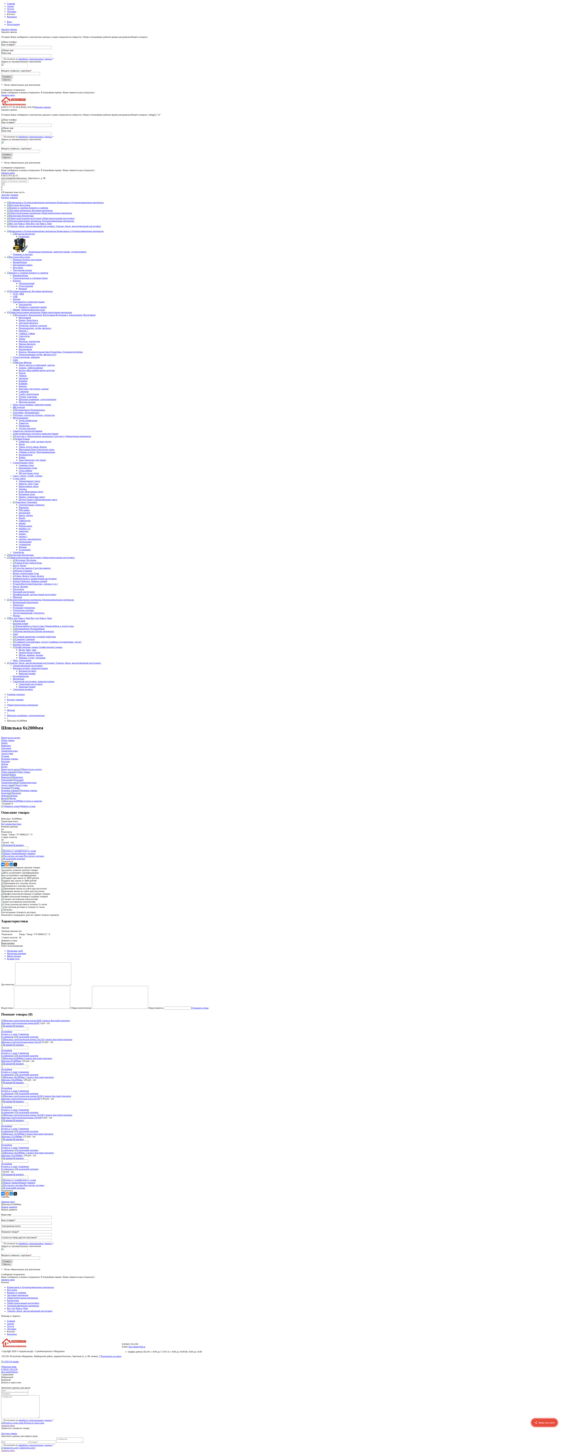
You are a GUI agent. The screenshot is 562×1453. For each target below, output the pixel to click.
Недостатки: (7, 1008)
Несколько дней (15, 951)
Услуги (10, 9)
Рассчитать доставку (34, 856)
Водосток (30, 234)
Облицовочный (26, 283)
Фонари (23, 547)
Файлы (4, 795)
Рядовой (23, 288)
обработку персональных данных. (35, 59)
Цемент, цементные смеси (32, 497)
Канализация (25, 349)
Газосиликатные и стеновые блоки (30, 278)
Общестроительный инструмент (58, 218)
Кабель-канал (25, 526)
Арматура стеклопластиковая (27, 431)
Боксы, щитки (26, 515)
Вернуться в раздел (10, 769)
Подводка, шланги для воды (33, 325)
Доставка (11, 11)
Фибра (22, 457)
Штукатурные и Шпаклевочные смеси (38, 499)
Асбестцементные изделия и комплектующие (35, 433)
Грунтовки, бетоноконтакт (26, 412)
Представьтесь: (156, 1008)
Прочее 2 (23, 331)
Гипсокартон (25, 304)
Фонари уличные (21, 644)
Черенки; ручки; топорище (32, 657)
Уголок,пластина (27, 428)
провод (22, 534)
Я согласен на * (29, 1420)
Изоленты (24, 507)
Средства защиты (42, 568)
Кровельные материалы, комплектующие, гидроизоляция (57, 251)
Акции (10, 6)
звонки (22, 523)
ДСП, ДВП (18, 294)
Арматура (24, 423)
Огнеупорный (26, 286)
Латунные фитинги (28, 323)
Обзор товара (7, 772)
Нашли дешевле (27, 853)
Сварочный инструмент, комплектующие (33, 681)
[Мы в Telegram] (544, 1436)
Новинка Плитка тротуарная (27, 259)
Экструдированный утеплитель (28, 613)
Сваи (15, 360)
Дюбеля (22, 375)
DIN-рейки (24, 510)
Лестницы (31, 560)
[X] (15, 864)
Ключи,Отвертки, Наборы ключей (30, 581)
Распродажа (28, 215)
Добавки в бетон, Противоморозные (37, 452)
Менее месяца (14, 956)
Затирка (23, 489)
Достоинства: (8, 984)
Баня (22, 621)
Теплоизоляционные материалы (58, 221)
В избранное (7, 1037)
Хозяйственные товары (50, 647)
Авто (15, 634)
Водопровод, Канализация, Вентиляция (75, 315)
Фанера (16, 299)
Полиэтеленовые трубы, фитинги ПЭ (37, 354)
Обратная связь (8, 1366)
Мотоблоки (18, 679)
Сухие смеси (19, 478)
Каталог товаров (9, 195)
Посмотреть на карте (111, 1356)
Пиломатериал (37, 410)
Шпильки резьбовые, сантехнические (37, 399)
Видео (4, 798)
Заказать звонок (9, 29)
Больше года (13, 958)
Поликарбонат (37, 628)
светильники (25, 541)
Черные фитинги (27, 344)
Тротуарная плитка (22, 270)
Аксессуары (7, 785)
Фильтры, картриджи (29, 341)
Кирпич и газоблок (38, 208)
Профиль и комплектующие (33, 307)
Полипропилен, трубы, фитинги (35, 328)
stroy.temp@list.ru (136, 1346)
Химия (26, 439)
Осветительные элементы (31, 505)
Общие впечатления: (81, 1008)
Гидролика (24, 236)
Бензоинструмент (27, 671)
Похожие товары (9, 790)
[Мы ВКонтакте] (544, 1447)
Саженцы (30, 639)
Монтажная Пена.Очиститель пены (36, 449)
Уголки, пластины (28, 396)
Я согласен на (29, 59)
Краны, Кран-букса (28, 320)
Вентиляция (25, 317)
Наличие (5, 793)
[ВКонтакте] (3, 864)
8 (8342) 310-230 (9, 1369)
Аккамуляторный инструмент (28, 665)
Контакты (12, 17)
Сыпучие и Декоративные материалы (72, 436)
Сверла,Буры (35, 563)
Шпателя (17, 597)
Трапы (22, 338)
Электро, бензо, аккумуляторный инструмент (78, 226)
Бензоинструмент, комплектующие (30, 668)
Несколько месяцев (16, 953)
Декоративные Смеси (29, 481)
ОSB (15, 296)
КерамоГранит (20, 262)
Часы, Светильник (22, 660)
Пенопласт (18, 605)
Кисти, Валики (20, 586)
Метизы (28, 362)
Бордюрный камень (22, 265)
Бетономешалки (21, 676)
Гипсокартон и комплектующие (29, 302)
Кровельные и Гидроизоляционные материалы (80, 202)
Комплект (6, 777)
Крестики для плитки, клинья (33, 389)
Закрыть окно (8, 95)
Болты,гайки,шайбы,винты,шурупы (37, 370)
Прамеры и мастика (23, 254)
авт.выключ (24, 512)
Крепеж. (23, 386)
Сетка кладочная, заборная (26, 357)
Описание (6, 780)
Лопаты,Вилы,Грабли (29, 652)
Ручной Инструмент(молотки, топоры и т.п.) (35, 584)
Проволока (24, 425)
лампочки (24, 531)
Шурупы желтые (27, 402)
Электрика (31, 502)
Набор (4, 774)
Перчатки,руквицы (22, 570)
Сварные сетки (26, 465)
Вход (9, 22)
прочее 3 (23, 536)
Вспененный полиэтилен (25, 602)
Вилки (22, 518)
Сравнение (23, 1034)
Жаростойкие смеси (29, 486)
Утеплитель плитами (23, 610)
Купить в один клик (34, 1423)
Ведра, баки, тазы (27, 650)
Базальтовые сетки (28, 468)
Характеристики (9, 782)
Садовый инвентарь (46, 636)
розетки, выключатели (30, 539)
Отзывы (5, 788)
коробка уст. (25, 528)
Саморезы (24, 391)
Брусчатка (25, 205)
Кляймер (23, 383)
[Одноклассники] (7, 864)
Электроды (18, 552)
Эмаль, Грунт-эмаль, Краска (33, 447)
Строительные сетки (23, 462)
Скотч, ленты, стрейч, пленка (27, 476)
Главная (11, 3)
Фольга (16, 615)
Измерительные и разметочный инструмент (35, 578)
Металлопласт (26, 346)
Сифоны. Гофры (27, 333)
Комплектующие (27, 673)
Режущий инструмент (24, 592)
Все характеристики (11, 824)
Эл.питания (24, 549)
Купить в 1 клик (28, 851)
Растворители (25, 454)
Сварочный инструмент (31, 684)
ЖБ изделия (19, 407)
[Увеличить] (21, 801)
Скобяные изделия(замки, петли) (65, 642)
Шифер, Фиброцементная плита (29, 309)
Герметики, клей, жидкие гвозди (35, 441)
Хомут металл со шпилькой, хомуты (37, 365)
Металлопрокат (20, 418)
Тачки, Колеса (37, 576)
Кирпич (17, 280)
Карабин (23, 381)
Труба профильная (28, 420)
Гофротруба (24, 520)
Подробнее (6, 1031)
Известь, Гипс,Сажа (28, 483)
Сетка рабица (25, 470)
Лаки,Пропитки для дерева (32, 460)
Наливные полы (27, 494)
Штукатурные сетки (29, 473)
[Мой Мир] (11, 864)
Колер (22, 444)
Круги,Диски (19, 565)
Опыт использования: (12, 946)
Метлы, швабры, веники (31, 655)
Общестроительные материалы (56, 213)
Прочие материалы (44, 631)
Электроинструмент (23, 689)
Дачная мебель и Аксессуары (59, 626)
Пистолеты (18, 589)
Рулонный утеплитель (24, 607)
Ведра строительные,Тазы (26, 573)
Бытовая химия (20, 623)
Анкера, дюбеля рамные (31, 367)
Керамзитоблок (20, 275)
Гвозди (22, 373)
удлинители (25, 544)
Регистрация (13, 24)
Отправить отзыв (200, 1008)
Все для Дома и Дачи (41, 223)
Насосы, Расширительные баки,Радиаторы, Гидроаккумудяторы (51, 352)
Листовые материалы (42, 210)
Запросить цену (27, 1448)
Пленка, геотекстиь (45, 415)
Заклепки (23, 378)
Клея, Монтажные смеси (31, 491)
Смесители (24, 336)
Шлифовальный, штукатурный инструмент (34, 594)
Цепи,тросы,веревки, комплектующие (32, 404)
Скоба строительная (29, 394)
